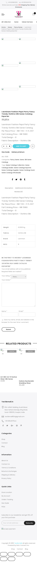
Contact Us (6, 464)
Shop (3, 439)
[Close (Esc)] (3, 554)
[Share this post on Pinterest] (21, 179)
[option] (9, 365)
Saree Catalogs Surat (27, 170)
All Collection (6, 22)
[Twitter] (7, 425)
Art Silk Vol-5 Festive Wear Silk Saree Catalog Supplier (9, 379)
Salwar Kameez (27, 22)
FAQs (3, 507)
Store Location (7, 492)
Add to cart (21, 146)
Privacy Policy (6, 478)
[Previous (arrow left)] (3, 559)
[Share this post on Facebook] (12, 179)
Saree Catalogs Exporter (22, 168)
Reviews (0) (18, 192)
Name (4, 311)
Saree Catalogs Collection (15, 165)
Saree (16, 22)
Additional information (23, 188)
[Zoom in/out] (27, 554)
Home (4, 27)
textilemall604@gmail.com (14, 417)
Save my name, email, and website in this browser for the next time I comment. (18, 321)
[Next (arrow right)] (11, 559)
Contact (5, 443)
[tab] (9, 188)
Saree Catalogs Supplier (10, 170)
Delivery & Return (18, 152)
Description (9, 188)
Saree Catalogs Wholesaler (11, 173)
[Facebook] (3, 425)
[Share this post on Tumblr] (24, 179)
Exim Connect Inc (23, 545)
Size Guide (6, 152)
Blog (3, 446)
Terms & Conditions (9, 468)
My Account (6, 496)
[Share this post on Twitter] (16, 179)
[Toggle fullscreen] (19, 554)
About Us (5, 461)
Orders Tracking (7, 499)
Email (21, 311)
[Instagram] (17, 425)
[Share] (11, 554)
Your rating (6, 276)
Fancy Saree (18, 27)
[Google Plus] (12, 425)
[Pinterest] (21, 425)
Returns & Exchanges (9, 471)
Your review (6, 280)
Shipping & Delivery (8, 475)
